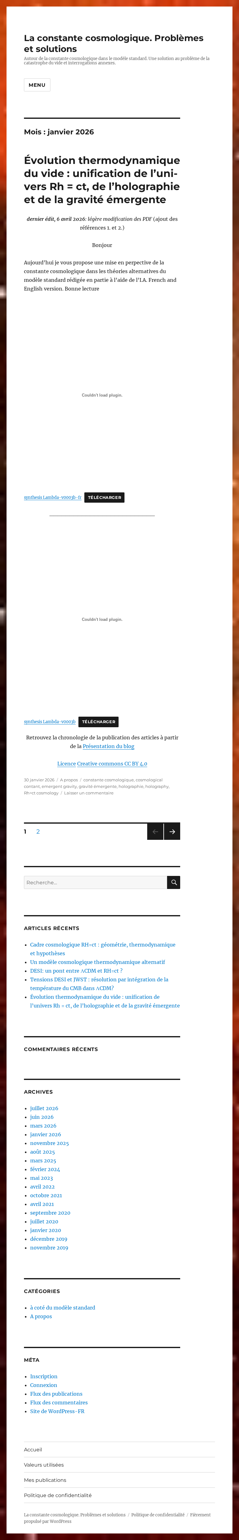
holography (157, 786)
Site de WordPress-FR (57, 1411)
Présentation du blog (108, 746)
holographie (131, 786)
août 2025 (42, 1152)
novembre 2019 (49, 1248)
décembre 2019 (49, 1239)
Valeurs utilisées (44, 1465)
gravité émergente (98, 786)
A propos (69, 779)
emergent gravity (59, 786)
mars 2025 (43, 1160)
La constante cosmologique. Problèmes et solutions (75, 1515)
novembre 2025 (49, 1143)
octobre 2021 (46, 1195)
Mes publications (45, 1480)
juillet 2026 (44, 1108)
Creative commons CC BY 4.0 (112, 764)
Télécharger (104, 497)
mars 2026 (43, 1126)
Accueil (33, 1450)
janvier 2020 (45, 1230)
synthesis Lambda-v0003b (50, 721)
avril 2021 (42, 1204)
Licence (66, 764)
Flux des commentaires (59, 1402)
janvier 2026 (45, 1134)
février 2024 (45, 1169)
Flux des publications (56, 1394)
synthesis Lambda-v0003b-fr (53, 497)
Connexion (43, 1385)
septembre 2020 (50, 1213)
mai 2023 (41, 1178)
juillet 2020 (44, 1221)
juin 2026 (42, 1117)
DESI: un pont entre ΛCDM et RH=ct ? (76, 971)
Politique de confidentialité (58, 1495)
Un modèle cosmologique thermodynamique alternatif (97, 962)
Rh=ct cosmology (41, 792)
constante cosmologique (108, 779)
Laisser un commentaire (89, 792)
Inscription (44, 1376)
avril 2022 (42, 1187)
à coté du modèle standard (62, 1308)
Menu (37, 85)
